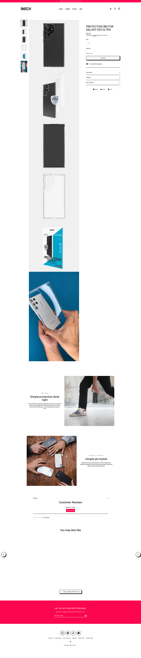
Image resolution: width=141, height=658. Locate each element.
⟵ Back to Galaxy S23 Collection (70, 591)
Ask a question (90, 82)
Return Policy (81, 638)
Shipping (94, 35)
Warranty (74, 638)
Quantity (88, 48)
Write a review (70, 510)
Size (87, 39)
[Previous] (3, 554)
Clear (89, 43)
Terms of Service (67, 638)
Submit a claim (89, 638)
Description (89, 72)
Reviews (35, 498)
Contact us (50, 638)
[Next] (138, 554)
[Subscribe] (85, 615)
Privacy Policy (58, 638)
